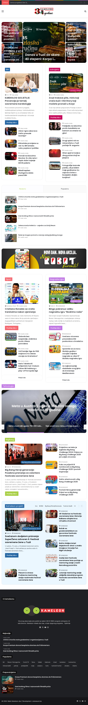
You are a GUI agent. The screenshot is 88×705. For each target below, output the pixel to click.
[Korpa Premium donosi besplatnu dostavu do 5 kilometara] (11, 209)
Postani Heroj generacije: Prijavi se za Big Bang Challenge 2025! (70, 492)
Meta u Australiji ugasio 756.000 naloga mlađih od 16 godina (44, 408)
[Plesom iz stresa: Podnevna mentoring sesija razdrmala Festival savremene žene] (11, 573)
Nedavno (22, 189)
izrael (55, 662)
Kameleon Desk (11, 306)
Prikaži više (22, 377)
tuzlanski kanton (56, 666)
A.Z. (52, 95)
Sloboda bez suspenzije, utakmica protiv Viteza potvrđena (27, 340)
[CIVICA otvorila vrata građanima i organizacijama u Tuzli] (11, 200)
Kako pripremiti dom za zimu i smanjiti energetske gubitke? (75, 32)
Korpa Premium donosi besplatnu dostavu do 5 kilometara (41, 206)
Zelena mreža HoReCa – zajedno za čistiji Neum (36, 225)
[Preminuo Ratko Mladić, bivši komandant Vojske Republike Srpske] (76, 53)
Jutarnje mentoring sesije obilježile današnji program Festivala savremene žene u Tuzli (71, 576)
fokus (33, 662)
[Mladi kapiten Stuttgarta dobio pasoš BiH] (11, 171)
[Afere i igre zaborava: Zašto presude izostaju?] (11, 131)
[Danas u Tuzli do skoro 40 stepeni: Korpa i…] (44, 42)
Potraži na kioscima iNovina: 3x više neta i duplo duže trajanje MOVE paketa (27, 159)
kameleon (63, 662)
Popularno (65, 189)
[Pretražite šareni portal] (85, 12)
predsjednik (24, 666)
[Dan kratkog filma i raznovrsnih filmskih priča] (11, 219)
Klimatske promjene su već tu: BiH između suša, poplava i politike (28, 145)
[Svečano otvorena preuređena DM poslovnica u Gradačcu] (55, 337)
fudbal (40, 662)
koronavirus (72, 662)
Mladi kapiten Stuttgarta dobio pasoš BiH (25, 173)
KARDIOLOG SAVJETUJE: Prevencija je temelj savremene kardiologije (18, 100)
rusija (32, 666)
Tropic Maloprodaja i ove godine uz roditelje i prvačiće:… (11, 33)
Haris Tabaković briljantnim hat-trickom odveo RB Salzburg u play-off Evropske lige (28, 367)
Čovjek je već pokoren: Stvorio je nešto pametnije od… (12, 53)
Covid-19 (26, 662)
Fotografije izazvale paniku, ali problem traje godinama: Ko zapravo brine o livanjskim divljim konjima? (71, 171)
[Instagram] (48, 627)
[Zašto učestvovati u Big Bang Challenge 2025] (51, 480)
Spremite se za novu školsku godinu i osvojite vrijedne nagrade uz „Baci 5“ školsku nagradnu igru (72, 354)
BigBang (10, 439)
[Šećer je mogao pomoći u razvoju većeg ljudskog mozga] (11, 238)
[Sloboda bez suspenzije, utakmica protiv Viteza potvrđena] (11, 337)
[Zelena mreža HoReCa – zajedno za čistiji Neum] (11, 228)
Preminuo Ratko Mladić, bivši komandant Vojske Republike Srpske (75, 50)
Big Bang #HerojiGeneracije (53, 506)
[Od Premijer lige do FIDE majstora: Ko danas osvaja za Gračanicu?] (11, 352)
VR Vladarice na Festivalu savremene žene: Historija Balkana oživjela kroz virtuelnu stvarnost (70, 517)
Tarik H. (53, 306)
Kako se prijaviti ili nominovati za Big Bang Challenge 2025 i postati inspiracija (69, 468)
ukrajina (66, 666)
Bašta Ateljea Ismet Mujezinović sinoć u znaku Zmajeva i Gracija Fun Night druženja (70, 547)
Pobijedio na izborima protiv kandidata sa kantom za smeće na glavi (71, 129)
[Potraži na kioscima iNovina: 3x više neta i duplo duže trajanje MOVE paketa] (11, 156)
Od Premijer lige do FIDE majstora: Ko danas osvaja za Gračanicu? (28, 353)
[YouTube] (45, 627)
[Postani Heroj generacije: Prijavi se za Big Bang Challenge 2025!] (51, 490)
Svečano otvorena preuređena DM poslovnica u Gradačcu (72, 339)
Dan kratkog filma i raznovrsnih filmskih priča (36, 216)
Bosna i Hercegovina (14, 662)
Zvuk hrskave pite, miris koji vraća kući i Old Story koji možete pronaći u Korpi (64, 100)
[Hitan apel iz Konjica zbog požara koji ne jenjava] (55, 153)
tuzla (47, 666)
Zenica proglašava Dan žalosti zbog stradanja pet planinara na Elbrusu (33, 2)
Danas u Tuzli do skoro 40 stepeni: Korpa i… (42, 57)
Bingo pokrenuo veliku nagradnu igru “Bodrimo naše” (66, 310)
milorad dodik (7, 666)
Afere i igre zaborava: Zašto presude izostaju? (27, 133)
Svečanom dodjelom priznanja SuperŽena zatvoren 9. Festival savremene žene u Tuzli (22, 539)
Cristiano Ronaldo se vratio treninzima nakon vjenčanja (20, 310)
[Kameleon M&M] (44, 11)
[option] (44, 42)
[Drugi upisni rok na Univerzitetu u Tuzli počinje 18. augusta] (55, 141)
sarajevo (39, 666)
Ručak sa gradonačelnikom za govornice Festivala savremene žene (68, 532)
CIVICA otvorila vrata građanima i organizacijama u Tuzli (40, 197)
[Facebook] (40, 627)
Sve (36, 506)
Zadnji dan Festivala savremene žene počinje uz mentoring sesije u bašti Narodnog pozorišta (71, 561)
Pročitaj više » (12, 122)
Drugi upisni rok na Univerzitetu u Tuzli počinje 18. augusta (70, 143)
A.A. (8, 95)
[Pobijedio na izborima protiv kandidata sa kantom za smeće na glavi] (55, 126)
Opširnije (67, 623)
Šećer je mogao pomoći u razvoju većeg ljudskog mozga (40, 235)
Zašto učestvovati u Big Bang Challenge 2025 (69, 480)
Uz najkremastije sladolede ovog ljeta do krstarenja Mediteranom (71, 369)
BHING (41, 506)
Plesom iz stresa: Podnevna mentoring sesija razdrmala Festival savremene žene (29, 576)
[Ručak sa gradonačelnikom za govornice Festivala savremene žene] (51, 529)
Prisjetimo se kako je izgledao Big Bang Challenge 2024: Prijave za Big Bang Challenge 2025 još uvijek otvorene (70, 452)
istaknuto (47, 662)
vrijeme (74, 666)
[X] (42, 627)
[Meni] (3, 12)
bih (4, 662)
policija (16, 666)
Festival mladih (67, 506)
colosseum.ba (37, 701)
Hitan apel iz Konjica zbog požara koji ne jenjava (71, 155)
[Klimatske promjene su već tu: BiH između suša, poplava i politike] (11, 144)
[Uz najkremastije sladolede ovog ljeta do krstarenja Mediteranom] (55, 366)
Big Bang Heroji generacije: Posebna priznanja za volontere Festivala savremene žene (22, 472)
